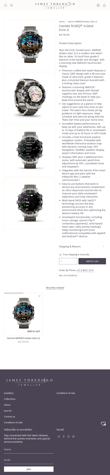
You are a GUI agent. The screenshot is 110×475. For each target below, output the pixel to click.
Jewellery (9, 393)
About (7, 404)
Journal (7, 410)
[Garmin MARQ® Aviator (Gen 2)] (23, 314)
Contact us (9, 416)
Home (62, 21)
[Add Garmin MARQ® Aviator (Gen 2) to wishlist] (39, 296)
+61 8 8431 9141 (85, 270)
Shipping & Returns (70, 246)
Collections (9, 398)
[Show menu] (11, 5)
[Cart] (104, 5)
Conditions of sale (13, 422)
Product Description (70, 43)
